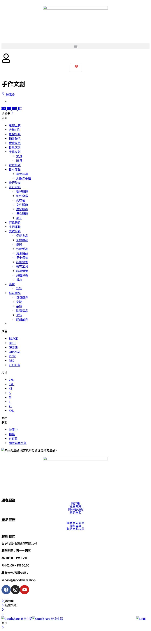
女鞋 (19, 301)
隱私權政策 (75, 509)
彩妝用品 (22, 240)
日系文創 (15, 147)
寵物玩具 (22, 173)
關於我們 (75, 512)
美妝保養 (15, 231)
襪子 (19, 218)
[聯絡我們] (141, 621)
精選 (12, 434)
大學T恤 (14, 129)
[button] (75, 46)
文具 (19, 156)
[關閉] (12, 113)
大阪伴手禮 (23, 178)
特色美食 (15, 222)
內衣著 (20, 200)
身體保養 (22, 275)
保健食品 (22, 235)
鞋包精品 (15, 293)
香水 (19, 279)
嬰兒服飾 (22, 191)
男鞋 (19, 315)
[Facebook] (6, 589)
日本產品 (15, 169)
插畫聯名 (15, 138)
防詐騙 (75, 503)
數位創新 (15, 165)
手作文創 (15, 151)
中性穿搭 (22, 196)
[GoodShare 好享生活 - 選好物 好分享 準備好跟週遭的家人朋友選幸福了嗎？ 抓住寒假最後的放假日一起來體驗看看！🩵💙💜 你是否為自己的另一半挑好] (32, 618)
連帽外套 (15, 134)
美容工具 (22, 266)
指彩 (19, 244)
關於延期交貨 (18, 443)
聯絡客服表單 (75, 528)
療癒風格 (15, 143)
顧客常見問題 (75, 522)
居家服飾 (22, 209)
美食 (12, 284)
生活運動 (15, 226)
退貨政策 (75, 506)
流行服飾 (15, 187)
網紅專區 (75, 525)
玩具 (19, 160)
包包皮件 (22, 297)
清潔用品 (22, 253)
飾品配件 (22, 319)
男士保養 (22, 257)
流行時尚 (15, 182)
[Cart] (75, 67)
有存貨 (13, 438)
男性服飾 (22, 213)
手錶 (19, 306)
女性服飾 (22, 204)
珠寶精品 (22, 310)
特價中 (13, 429)
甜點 (19, 288)
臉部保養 (22, 271)
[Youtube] (24, 589)
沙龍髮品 (22, 248)
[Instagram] (15, 589)
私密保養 (22, 262)
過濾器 (10, 94)
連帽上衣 (15, 125)
